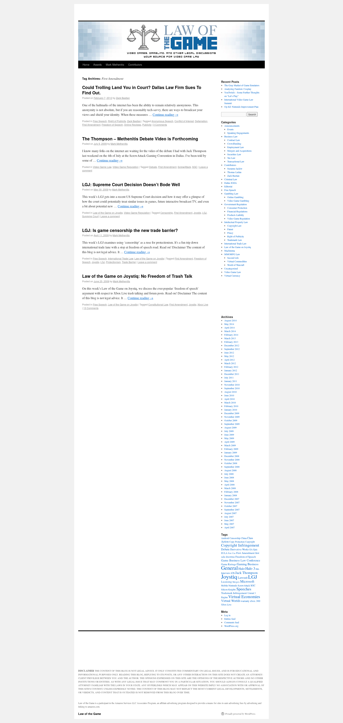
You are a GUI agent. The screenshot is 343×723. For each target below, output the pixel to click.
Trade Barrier (129, 262)
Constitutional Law (158, 304)
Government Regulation (235, 204)
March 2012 (230, 363)
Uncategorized (231, 268)
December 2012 (231, 345)
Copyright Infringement (240, 545)
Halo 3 (250, 568)
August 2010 (230, 391)
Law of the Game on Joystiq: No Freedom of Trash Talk (137, 276)
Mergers (236, 581)
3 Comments (160, 124)
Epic (255, 549)
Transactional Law (235, 161)
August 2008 (230, 470)
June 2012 (229, 352)
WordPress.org (231, 625)
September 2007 (232, 509)
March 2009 (230, 445)
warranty (245, 600)
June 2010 (229, 395)
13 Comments (90, 308)
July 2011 (229, 377)
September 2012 (232, 348)
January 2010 (230, 409)
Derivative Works (239, 549)
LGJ (204, 212)
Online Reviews (132, 124)
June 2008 (229, 477)
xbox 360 (255, 601)
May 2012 (229, 356)
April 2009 (229, 441)
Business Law (231, 136)
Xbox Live (203, 304)
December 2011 (231, 373)
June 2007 (229, 520)
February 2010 (231, 406)
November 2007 (232, 502)
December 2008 (231, 456)
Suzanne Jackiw (234, 168)
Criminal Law (230, 179)
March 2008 (230, 488)
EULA (224, 552)
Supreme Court (90, 216)
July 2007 (229, 516)
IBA (257, 569)
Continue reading (165, 114)
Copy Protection (237, 541)
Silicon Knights (228, 589)
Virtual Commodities (237, 261)
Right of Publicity (117, 121)
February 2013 (231, 341)
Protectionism (113, 262)
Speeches (243, 589)
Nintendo (232, 585)
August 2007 (230, 513)
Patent (230, 229)
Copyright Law (234, 225)
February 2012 (231, 366)
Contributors (135, 64)
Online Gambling (235, 197)
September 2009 (232, 423)
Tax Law (231, 157)
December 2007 (231, 498)
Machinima (229, 250)
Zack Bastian (123, 98)
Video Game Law (102, 167)
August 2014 (230, 320)
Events (230, 129)
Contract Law (233, 140)
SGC (194, 167)
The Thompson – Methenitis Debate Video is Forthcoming (140, 139)
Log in (227, 615)
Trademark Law (234, 239)
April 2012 (229, 359)
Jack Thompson (246, 572)
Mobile (224, 585)
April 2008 (229, 484)
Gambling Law (231, 193)
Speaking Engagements (238, 132)
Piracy (230, 232)
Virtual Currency (232, 275)
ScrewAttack (184, 167)
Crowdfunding (234, 143)
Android (225, 538)
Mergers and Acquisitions (239, 150)
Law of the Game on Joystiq (108, 212)
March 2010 (230, 402)
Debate (153, 167)
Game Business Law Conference (240, 560)
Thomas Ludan (234, 172)
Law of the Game (89, 714)
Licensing (226, 581)
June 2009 (229, 434)
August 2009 (230, 427)
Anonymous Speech (162, 121)
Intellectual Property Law (236, 222)
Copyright (250, 541)
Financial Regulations (237, 211)
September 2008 (232, 466)
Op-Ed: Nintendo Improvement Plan (241, 106)
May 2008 (229, 481)
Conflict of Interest (184, 121)
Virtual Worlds (230, 601)
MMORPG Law (232, 254)
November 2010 (232, 384)
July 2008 (229, 473)
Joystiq (197, 212)
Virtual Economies (244, 596)
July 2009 (229, 431)
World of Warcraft (235, 264)
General (229, 567)
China (244, 538)
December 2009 (231, 413)
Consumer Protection (237, 207)
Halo (241, 568)
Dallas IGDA (230, 182)
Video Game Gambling (238, 200)
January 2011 (230, 381)
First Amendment (91, 124)
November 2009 (232, 416)
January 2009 (230, 452)
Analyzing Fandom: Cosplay (237, 88)
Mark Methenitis (115, 64)
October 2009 (230, 420)
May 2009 (229, 438)
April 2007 (229, 527)
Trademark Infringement (234, 593)
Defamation (201, 121)
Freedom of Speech (112, 124)
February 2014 (231, 334)
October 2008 (230, 463)
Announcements (232, 125)
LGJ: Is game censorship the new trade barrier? (130, 230)
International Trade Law (120, 258)
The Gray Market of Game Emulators (241, 85)
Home (86, 64)
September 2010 (232, 388)
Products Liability (235, 214)
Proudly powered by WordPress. (240, 713)
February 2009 (231, 448)
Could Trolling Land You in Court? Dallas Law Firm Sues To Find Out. (141, 90)
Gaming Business (247, 564)
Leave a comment (110, 216)
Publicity (146, 124)
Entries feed (229, 618)
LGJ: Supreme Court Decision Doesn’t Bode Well (131, 184)
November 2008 (232, 459)
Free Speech (100, 121)
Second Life (233, 257)
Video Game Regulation (126, 167)
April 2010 (229, 398)
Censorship (166, 212)
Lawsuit (243, 577)
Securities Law (234, 154)
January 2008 (230, 495)
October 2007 (230, 506)
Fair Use (232, 553)
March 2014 (230, 331)
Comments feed (231, 622)
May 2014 (229, 324)
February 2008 (231, 491)
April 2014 (229, 327)
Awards (97, 64)
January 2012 (230, 370)
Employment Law (235, 147)
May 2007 (229, 523)
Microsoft (247, 581)
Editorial (228, 186)
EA (251, 549)
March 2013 (230, 338)
